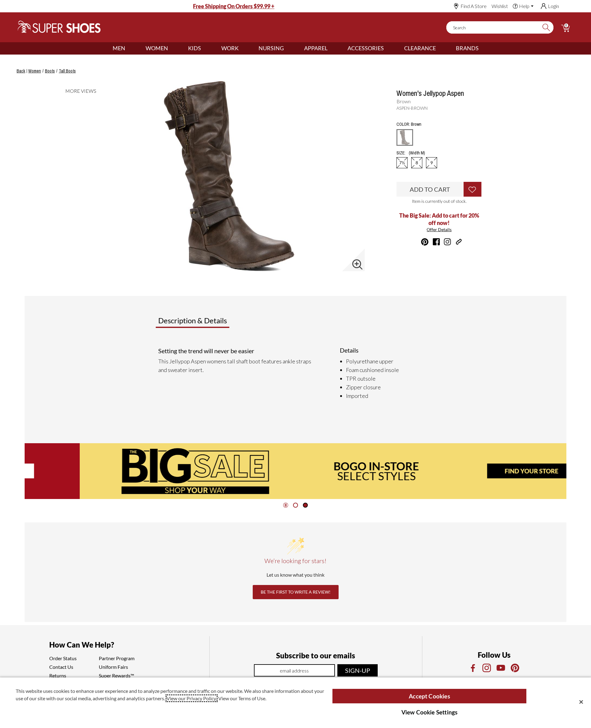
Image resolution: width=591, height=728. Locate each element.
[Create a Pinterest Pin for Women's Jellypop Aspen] (425, 242)
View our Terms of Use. (242, 698)
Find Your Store (476, 471)
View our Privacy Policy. (192, 698)
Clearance (420, 48)
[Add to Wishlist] (472, 189)
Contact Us (61, 667)
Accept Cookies (429, 696)
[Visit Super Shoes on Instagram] (447, 242)
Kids (194, 48)
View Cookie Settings (429, 712)
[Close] (581, 702)
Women (157, 48)
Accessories (366, 48)
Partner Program (117, 658)
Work (230, 48)
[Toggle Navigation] (130, 48)
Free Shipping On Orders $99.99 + (233, 6)
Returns (57, 675)
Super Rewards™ (116, 675)
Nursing (271, 48)
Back (21, 71)
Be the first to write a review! (296, 592)
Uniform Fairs (113, 667)
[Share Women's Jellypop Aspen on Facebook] (436, 242)
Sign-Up (357, 670)
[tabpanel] (296, 373)
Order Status (63, 658)
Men (119, 48)
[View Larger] (357, 264)
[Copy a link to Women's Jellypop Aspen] (458, 242)
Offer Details (439, 229)
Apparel (316, 48)
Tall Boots (67, 71)
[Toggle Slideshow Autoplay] (285, 505)
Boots (50, 71)
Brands (467, 48)
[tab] (213, 323)
